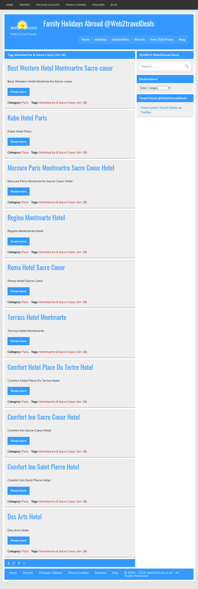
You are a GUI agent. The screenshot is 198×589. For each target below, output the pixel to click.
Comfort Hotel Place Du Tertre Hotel (50, 367)
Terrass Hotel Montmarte (37, 317)
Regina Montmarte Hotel (36, 217)
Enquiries (98, 4)
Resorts (25, 4)
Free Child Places (161, 39)
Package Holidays (47, 4)
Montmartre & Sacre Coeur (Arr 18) (63, 102)
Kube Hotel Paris (27, 117)
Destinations (120, 39)
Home (9, 4)
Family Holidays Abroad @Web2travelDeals (98, 23)
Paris (25, 102)
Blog (114, 4)
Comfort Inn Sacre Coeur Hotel (44, 417)
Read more (18, 92)
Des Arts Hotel (25, 516)
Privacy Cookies (76, 4)
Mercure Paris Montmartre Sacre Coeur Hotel (61, 167)
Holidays (101, 39)
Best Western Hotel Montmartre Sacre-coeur (60, 68)
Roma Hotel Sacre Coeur (36, 267)
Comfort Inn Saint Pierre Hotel (43, 466)
